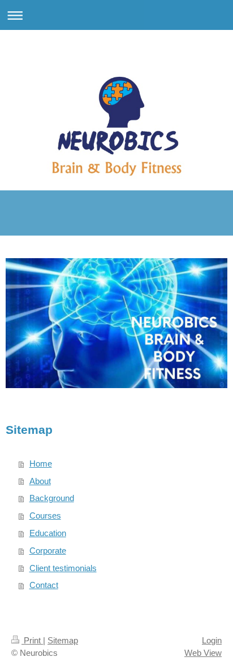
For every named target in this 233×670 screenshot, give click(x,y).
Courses (45, 515)
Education (47, 533)
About (40, 481)
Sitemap (63, 640)
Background (51, 498)
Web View (203, 653)
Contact (43, 585)
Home (40, 463)
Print (32, 640)
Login (212, 640)
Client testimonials (63, 568)
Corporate (47, 550)
